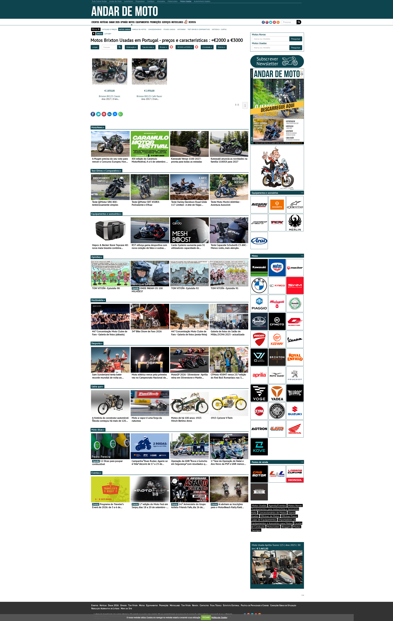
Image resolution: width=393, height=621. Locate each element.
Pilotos (296, 526)
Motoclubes (177, 22)
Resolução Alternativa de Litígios (105, 608)
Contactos (204, 605)
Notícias (103, 605)
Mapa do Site (126, 608)
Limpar (95, 47)
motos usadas (124, 29)
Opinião (124, 22)
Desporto (96, 343)
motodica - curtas (219, 29)
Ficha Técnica (216, 605)
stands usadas (169, 29)
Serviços (256, 530)
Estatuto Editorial (231, 605)
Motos (142, 605)
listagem (107, 33)
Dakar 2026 (114, 22)
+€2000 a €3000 (184, 47)
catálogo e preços (109, 29)
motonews (181, 29)
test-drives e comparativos (199, 29)
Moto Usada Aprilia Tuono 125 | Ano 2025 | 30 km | (276, 546)
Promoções (155, 22)
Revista (192, 22)
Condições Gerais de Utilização (283, 605)
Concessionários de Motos (272, 512)
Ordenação (130, 47)
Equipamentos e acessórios (105, 213)
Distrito (221, 47)
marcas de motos (139, 29)
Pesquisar (295, 38)
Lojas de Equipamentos (264, 519)
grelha (99, 33)
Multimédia (97, 300)
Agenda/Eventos (277, 505)
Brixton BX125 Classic (109, 96)
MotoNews (97, 127)
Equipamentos (152, 605)
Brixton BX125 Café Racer (149, 96)
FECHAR (206, 617)
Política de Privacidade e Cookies (255, 605)
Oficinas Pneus (289, 516)
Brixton (163, 47)
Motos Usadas (259, 505)
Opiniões (96, 257)
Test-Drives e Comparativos (105, 170)
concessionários (154, 29)
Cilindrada (206, 47)
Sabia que (96, 386)
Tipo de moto (147, 47)
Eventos (95, 22)
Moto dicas (97, 429)
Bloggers (286, 526)
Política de (219, 617)
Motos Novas (295, 505)
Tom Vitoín (133, 605)
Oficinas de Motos (270, 516)
